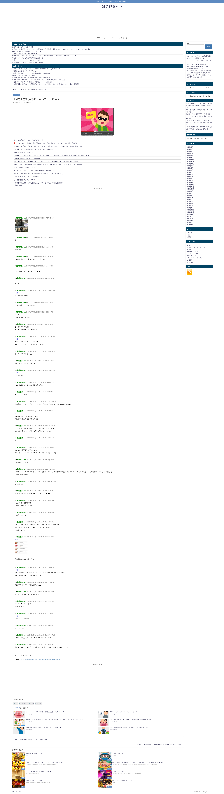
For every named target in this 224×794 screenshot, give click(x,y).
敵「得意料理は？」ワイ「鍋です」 (25, 180)
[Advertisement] (111, 23)
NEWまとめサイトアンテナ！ (196, 247)
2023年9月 (190, 191)
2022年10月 (190, 214)
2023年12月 (190, 184)
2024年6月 (190, 172)
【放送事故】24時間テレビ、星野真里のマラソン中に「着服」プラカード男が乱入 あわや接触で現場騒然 (45, 84)
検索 (188, 43)
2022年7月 (190, 220)
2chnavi (189, 245)
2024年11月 (190, 161)
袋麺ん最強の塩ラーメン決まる (23, 152)
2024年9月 (190, 166)
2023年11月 (190, 187)
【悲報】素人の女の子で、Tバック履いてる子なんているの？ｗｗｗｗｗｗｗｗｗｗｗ (199, 122)
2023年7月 (190, 195)
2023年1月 (190, 208)
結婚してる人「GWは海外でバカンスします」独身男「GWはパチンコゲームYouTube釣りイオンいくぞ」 (199, 66)
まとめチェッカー (192, 255)
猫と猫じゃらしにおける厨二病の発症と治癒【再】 (28, 58)
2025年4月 (190, 151)
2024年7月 (190, 170)
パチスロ (105, 38)
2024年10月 (190, 164)
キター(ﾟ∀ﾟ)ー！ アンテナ (195, 258)
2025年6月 (190, 147)
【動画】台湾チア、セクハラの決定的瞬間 (27, 158)
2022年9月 (190, 216)
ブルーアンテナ (191, 249)
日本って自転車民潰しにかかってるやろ (26, 176)
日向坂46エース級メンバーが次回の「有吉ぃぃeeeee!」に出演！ (32, 82)
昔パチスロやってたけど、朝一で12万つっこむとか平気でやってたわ (159, 744)
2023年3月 (190, 203)
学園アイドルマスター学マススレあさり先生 (26, 60)
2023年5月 (190, 199)
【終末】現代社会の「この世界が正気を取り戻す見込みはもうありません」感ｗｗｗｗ (199, 129)
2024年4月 (190, 176)
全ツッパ (39, 703)
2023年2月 (190, 205)
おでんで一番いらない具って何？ (24, 167)
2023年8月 (190, 193)
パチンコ (113, 38)
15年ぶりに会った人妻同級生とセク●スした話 (26, 51)
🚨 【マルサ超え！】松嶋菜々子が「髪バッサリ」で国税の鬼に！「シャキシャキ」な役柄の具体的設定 (46, 143)
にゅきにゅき (191, 262)
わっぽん (189, 260)
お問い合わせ (123, 38)
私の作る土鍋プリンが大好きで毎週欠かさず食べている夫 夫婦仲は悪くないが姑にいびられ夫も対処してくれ (48, 146)
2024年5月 (190, 174)
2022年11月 (190, 212)
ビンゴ (32, 703)
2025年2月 (190, 155)
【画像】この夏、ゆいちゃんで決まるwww (25, 71)
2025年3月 (190, 153)
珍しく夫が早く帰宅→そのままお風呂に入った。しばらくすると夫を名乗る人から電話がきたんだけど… (47, 161)
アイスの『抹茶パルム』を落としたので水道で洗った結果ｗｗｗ (34, 170)
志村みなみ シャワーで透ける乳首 (22, 47)
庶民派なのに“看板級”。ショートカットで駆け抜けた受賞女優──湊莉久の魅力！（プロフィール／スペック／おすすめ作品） (51, 49)
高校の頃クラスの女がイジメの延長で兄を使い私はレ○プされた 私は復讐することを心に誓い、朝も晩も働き (48, 164)
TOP (98, 38)
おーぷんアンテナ (192, 253)
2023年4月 (190, 201)
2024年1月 (190, 182)
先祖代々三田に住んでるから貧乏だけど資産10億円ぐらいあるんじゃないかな (38, 173)
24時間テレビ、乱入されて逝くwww (23, 75)
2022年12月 (190, 210)
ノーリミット (24, 703)
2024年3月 (190, 178)
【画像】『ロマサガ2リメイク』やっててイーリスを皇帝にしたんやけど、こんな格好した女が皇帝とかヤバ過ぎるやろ (51, 155)
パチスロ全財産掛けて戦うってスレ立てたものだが (30, 739)
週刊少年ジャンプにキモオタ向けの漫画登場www (27, 62)
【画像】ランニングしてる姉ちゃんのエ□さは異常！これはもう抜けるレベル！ (37, 68)
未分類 (189, 237)
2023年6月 (190, 197)
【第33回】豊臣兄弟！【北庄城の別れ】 (24, 53)
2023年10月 (190, 189)
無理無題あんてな (192, 251)
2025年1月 (190, 157)
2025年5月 (190, 149)
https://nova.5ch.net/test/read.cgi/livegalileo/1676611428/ (40, 659)
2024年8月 (190, 168)
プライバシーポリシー (17, 791)
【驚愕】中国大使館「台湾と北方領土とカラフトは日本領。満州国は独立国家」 (39, 183)
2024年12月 (190, 159)
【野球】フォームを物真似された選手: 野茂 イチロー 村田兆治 (33, 149)
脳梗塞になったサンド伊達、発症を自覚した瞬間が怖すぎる (31, 77)
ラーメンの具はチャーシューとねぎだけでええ (28, 140)
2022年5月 (190, 224)
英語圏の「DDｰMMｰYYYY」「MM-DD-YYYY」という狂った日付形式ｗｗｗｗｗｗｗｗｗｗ (199, 116)
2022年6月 (190, 222)
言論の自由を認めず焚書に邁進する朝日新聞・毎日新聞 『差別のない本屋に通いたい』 (199, 105)
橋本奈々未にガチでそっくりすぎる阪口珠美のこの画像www (31, 73)
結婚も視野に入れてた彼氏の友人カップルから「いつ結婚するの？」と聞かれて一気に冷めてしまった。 (45, 55)
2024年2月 (190, 180)
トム (16, 703)
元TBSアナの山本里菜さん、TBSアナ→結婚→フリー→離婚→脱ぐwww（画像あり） (39, 79)
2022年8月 (190, 218)
